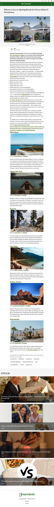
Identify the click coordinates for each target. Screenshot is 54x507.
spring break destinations (28, 361)
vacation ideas (29, 364)
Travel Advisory (16, 55)
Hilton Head (14, 132)
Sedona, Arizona (15, 282)
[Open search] (51, 4)
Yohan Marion (17, 156)
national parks (29, 358)
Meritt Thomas (18, 270)
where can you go (16, 100)
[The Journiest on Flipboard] (51, 1)
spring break (36, 358)
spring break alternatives (15, 361)
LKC (15, 48)
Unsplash (25, 156)
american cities (14, 358)
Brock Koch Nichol (19, 305)
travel (36, 361)
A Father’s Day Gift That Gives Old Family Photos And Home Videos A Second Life (25, 397)
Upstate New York (16, 171)
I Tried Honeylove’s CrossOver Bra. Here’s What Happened (21, 481)
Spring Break (25, 94)
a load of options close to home (21, 125)
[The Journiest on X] (45, 1)
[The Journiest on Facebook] (42, 1)
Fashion (3, 483)
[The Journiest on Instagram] (48, 1)
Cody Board (17, 343)
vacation (22, 364)
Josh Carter (17, 232)
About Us (27, 501)
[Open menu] (1, 4)
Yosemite (13, 209)
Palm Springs (14, 319)
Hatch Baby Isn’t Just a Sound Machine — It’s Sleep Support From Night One (25, 452)
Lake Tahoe (14, 246)
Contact (27, 503)
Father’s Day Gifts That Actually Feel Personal (17, 426)
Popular (3, 400)
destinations (21, 358)
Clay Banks (17, 195)
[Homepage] (26, 4)
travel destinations (14, 364)
